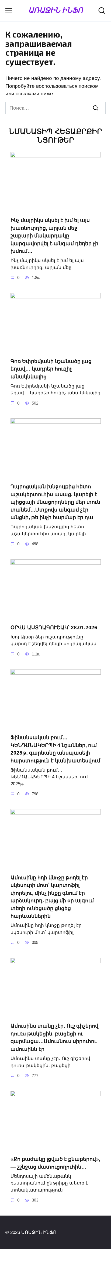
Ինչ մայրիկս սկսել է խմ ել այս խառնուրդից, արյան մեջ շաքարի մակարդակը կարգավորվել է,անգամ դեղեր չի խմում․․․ (54, 235)
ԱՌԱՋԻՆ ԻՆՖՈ (55, 10)
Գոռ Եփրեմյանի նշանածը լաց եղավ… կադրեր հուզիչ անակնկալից (51, 368)
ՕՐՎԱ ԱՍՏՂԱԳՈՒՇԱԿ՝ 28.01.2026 (54, 627)
